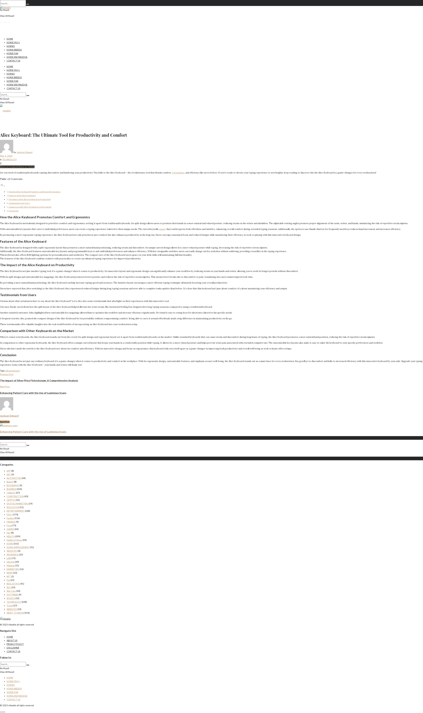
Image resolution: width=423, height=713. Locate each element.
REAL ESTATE (13, 583)
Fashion (10, 518)
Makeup (11, 565)
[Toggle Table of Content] (2, 186)
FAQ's (9, 514)
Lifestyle (11, 562)
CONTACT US (13, 60)
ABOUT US (12, 640)
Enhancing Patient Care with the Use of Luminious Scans (33, 431)
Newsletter (5, 22)
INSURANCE (12, 554)
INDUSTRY (12, 551)
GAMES (10, 529)
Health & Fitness (14, 540)
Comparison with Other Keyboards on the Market (29, 207)
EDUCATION (13, 507)
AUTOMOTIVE (14, 478)
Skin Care (11, 591)
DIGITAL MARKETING (17, 503)
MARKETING (13, 569)
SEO (9, 587)
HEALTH (11, 536)
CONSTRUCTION (15, 496)
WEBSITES (12, 609)
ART (9, 474)
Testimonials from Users (19, 203)
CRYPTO (11, 500)
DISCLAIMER (13, 647)
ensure (162, 229)
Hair (9, 532)
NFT (9, 576)
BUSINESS (11, 489)
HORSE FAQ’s (13, 42)
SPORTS (11, 598)
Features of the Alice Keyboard (22, 195)
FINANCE (11, 522)
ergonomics (178, 172)
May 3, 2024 (6, 156)
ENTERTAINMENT (15, 511)
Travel (10, 605)
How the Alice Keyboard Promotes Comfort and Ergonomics (34, 191)
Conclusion (13, 211)
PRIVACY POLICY (15, 644)
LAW (9, 558)
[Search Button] (27, 4)
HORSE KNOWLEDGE (17, 57)
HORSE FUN (12, 53)
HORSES (11, 46)
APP (9, 471)
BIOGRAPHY (13, 485)
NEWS (10, 572)
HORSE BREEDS (14, 49)
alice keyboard (12, 370)
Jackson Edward (24, 152)
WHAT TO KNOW (15, 613)
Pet (8, 580)
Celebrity (11, 492)
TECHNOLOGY (9, 159)
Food (9, 525)
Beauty (10, 481)
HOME (10, 39)
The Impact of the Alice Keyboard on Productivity (29, 199)
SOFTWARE (12, 594)
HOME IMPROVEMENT (18, 547)
